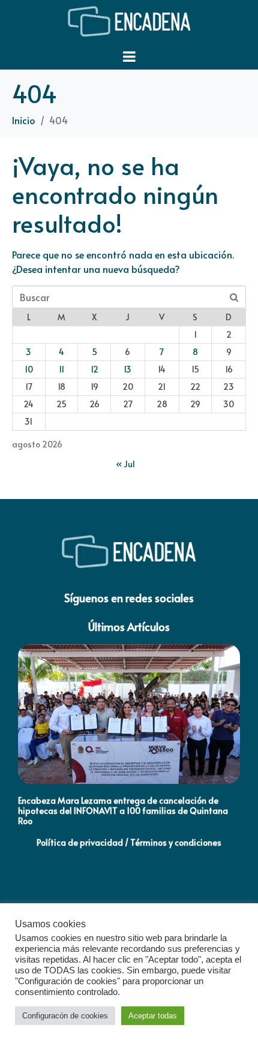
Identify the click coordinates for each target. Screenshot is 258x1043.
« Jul (125, 464)
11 (61, 369)
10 (29, 369)
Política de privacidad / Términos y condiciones (129, 842)
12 (94, 369)
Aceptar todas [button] (152, 1015)
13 (127, 369)
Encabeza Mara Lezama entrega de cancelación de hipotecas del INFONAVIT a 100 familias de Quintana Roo (123, 810)
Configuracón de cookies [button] (65, 1015)
